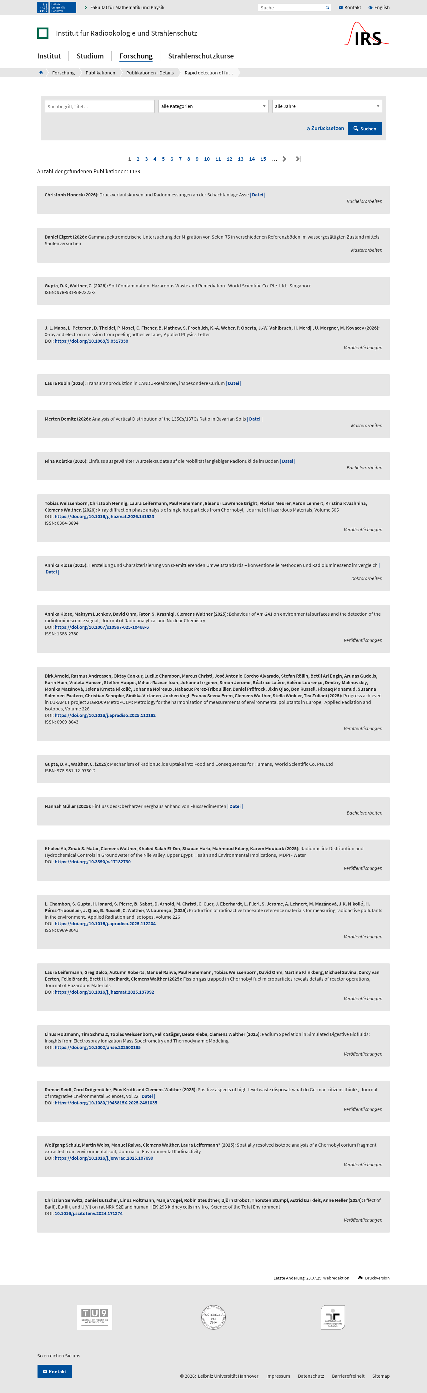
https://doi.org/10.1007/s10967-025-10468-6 (102, 627)
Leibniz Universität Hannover (228, 1376)
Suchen (368, 128)
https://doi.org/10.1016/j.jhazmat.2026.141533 (104, 516)
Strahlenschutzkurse (201, 56)
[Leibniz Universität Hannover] (56, 7)
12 (229, 158)
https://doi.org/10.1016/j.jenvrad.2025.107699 (104, 1158)
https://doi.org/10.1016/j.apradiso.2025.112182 (105, 715)
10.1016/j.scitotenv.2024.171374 (89, 1213)
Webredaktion (336, 1278)
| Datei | (257, 194)
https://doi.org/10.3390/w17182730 (93, 861)
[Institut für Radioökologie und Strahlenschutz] (39, 72)
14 (252, 158)
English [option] (382, 7)
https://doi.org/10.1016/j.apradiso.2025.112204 (105, 923)
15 (263, 158)
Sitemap (381, 1376)
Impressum (278, 1376)
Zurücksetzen (327, 128)
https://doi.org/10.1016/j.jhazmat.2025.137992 (104, 992)
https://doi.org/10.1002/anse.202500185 (98, 1047)
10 (207, 158)
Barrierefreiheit (348, 1376)
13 (241, 158)
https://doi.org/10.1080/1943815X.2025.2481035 (106, 1102)
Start (327, 7)
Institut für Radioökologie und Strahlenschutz (126, 33)
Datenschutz (311, 1376)
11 (218, 158)
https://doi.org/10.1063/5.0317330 (91, 341)
